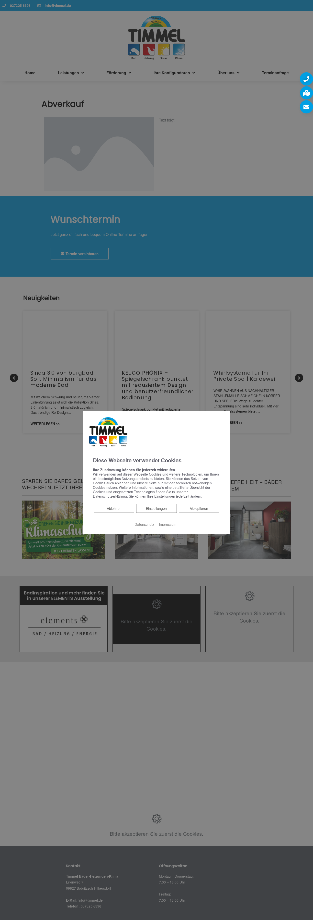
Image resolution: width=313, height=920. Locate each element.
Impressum (167, 524)
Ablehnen (114, 508)
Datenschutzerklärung (110, 496)
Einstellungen (156, 508)
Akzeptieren (199, 508)
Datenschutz (144, 524)
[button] (306, 79)
